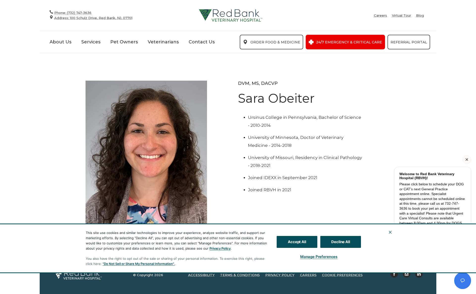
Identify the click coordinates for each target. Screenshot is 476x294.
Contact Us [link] (202, 42)
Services (90, 42)
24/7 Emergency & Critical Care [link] (349, 42)
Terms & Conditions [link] (240, 275)
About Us (60, 42)
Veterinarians (163, 42)
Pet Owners (124, 42)
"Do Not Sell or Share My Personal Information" (138, 264)
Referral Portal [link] (408, 42)
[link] (230, 15)
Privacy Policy (220, 248)
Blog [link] (420, 15)
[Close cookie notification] (390, 232)
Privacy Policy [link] (280, 275)
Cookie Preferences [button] (342, 275)
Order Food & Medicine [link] (275, 42)
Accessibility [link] (201, 275)
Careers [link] (380, 15)
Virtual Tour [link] (401, 15)
